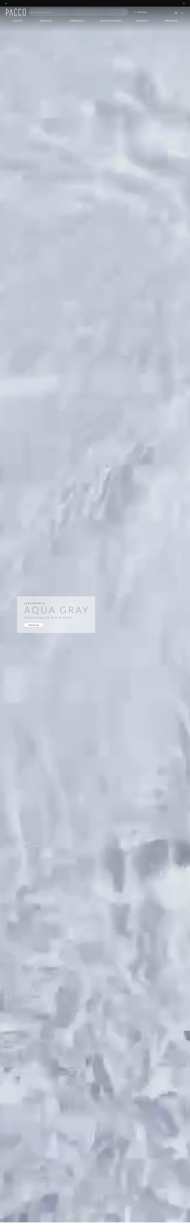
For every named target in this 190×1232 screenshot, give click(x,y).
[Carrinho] (182, 12)
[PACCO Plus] (176, 12)
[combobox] (76, 12)
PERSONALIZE (171, 21)
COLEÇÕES (17, 21)
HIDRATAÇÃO (46, 21)
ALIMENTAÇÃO (77, 21)
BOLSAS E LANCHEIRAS (111, 21)
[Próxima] (183, 3)
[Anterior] (6, 3)
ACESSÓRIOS (142, 21)
